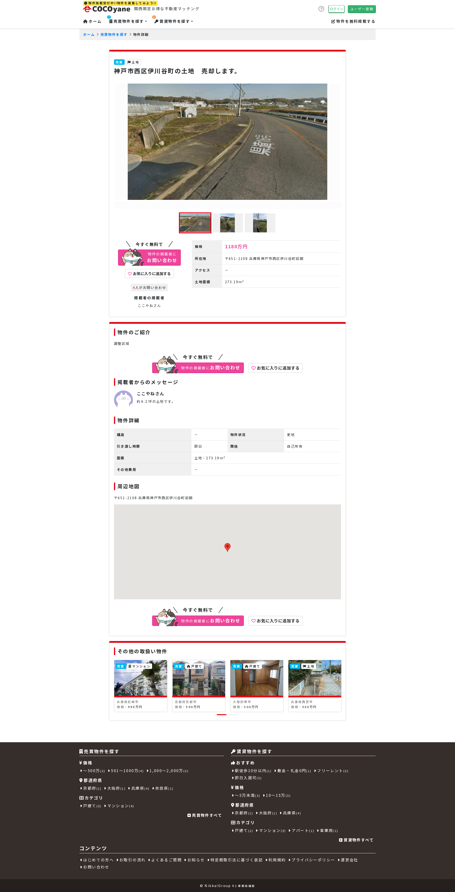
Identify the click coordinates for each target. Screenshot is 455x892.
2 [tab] (231, 716)
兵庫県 (140, 788)
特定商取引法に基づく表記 (236, 860)
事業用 (329, 830)
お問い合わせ (96, 867)
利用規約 (277, 860)
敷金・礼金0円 (295, 770)
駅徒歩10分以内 (253, 770)
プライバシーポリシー (313, 860)
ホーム (95, 21)
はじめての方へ (98, 860)
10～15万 (278, 795)
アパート (303, 830)
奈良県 (164, 788)
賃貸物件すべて (359, 840)
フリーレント (333, 770)
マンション (120, 805)
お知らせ (196, 860)
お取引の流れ (132, 860)
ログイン (336, 8)
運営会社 (349, 860)
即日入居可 (248, 777)
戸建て (92, 805)
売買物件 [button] (126, 21)
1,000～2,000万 (169, 770)
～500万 (94, 770)
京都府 (92, 788)
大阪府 (116, 788)
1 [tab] (219, 716)
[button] (353, 21)
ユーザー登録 (361, 8)
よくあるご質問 (166, 860)
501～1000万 (127, 770)
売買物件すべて (207, 815)
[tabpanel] (141, 686)
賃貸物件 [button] (171, 21)
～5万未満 (247, 795)
